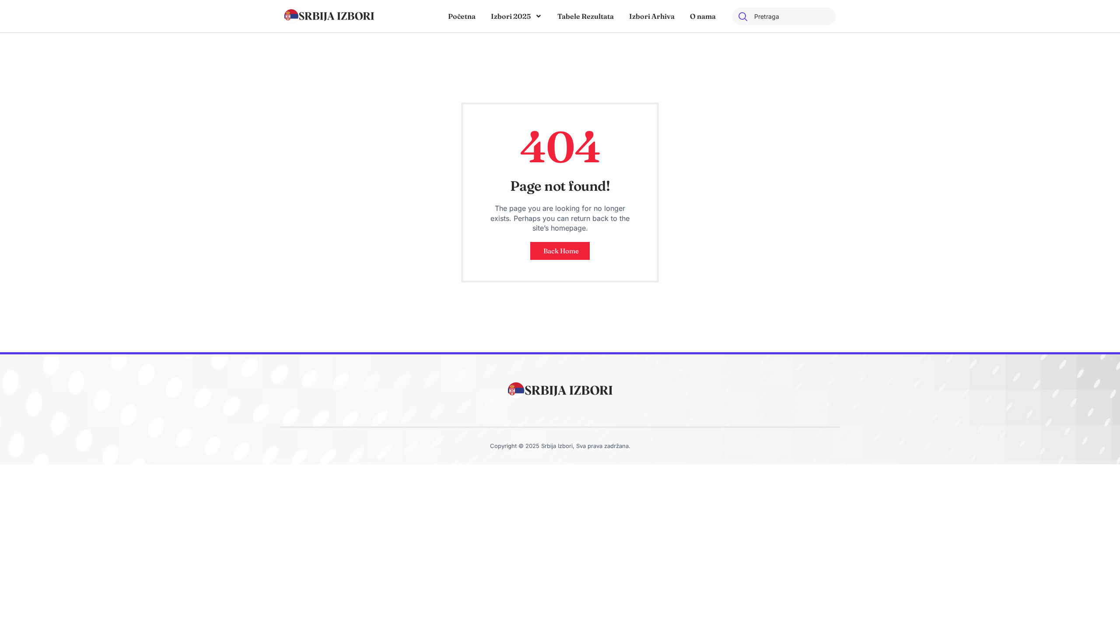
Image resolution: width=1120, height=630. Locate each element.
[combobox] (784, 16)
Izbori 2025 (511, 16)
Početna (462, 16)
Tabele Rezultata (585, 16)
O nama (703, 16)
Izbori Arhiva (652, 16)
